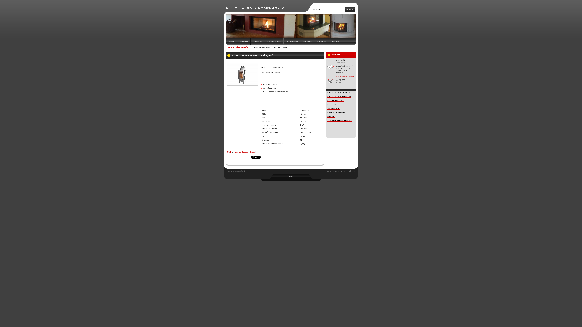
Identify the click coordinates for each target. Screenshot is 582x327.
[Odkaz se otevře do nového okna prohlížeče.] (242, 74)
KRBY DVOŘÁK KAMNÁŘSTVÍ (240, 47)
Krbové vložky (274, 41)
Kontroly (322, 41)
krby (257, 152)
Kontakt (336, 41)
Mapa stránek (333, 171)
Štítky (229, 152)
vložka (252, 152)
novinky (244, 41)
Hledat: (317, 9)
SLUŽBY (232, 41)
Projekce (257, 41)
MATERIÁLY (308, 41)
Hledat (350, 9)
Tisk (353, 171)
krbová (245, 152)
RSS (345, 171)
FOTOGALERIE (292, 41)
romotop (237, 152)
